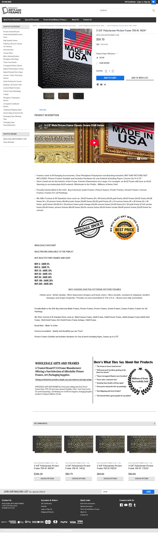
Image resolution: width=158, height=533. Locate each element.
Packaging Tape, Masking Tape (12, 117)
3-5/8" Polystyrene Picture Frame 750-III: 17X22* (140, 467)
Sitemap (31, 530)
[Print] (105, 84)
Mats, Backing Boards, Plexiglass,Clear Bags (11, 57)
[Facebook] (98, 84)
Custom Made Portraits (11, 88)
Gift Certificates (46, 503)
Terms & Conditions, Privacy (54, 20)
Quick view (47, 459)
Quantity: (99, 71)
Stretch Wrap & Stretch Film (13, 113)
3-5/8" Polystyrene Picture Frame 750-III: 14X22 (77, 467)
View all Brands (8, 142)
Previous (35, 59)
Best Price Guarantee (12, 20)
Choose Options (47, 479)
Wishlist (44, 506)
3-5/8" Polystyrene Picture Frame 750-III (91, 25)
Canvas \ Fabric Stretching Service (12, 76)
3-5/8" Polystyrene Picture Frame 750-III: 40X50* (46, 467)
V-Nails (6, 94)
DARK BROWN (104, 63)
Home (35, 25)
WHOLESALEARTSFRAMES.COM (14, 139)
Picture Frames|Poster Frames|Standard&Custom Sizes (12, 34)
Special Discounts (32, 20)
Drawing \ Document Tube (12, 85)
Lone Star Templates (66, 530)
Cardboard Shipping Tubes (12, 110)
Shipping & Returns (47, 512)
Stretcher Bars (8, 50)
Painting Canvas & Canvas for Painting (12, 45)
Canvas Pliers (8, 53)
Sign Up (147, 2)
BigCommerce (46, 530)
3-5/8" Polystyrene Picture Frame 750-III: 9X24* (122, 25)
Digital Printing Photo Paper (13, 72)
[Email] (101, 84)
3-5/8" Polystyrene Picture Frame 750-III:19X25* (109, 467)
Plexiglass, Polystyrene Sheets (11, 99)
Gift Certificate (130, 2)
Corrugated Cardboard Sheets (11, 105)
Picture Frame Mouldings (12, 91)
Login (139, 2)
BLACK (101, 58)
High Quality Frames (10, 40)
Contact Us (87, 20)
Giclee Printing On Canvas (12, 81)
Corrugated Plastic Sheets (12, 66)
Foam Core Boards (10, 62)
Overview (42, 110)
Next (91, 59)
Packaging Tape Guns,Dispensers (9, 123)
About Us (75, 20)
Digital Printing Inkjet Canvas (13, 69)
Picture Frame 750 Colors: (106, 54)
